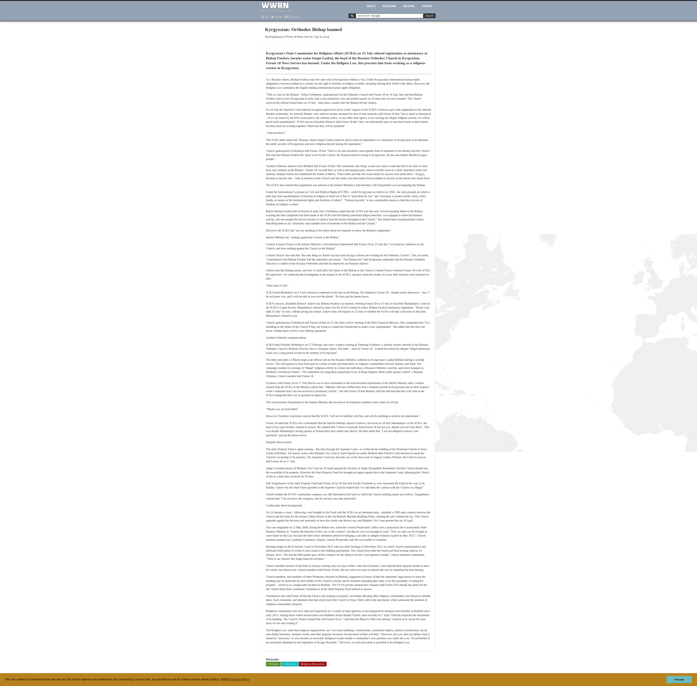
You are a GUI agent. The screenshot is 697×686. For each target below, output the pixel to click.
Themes (427, 6)
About (371, 6)
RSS (266, 17)
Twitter (278, 17)
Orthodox (273, 664)
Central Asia (290, 664)
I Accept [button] (679, 679)
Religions (389, 6)
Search (429, 15)
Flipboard (294, 17)
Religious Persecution (313, 664)
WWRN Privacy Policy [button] (235, 679)
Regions (409, 6)
